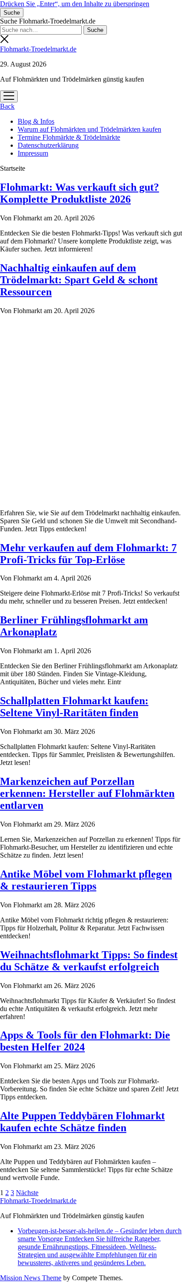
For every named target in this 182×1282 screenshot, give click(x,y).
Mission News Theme (30, 1278)
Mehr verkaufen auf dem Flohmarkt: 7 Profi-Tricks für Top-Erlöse (88, 553)
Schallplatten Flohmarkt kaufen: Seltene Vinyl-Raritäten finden (74, 706)
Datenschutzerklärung (48, 145)
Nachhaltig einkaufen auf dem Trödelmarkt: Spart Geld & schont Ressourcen (79, 280)
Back (7, 106)
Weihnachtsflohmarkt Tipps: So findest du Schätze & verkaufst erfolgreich (89, 960)
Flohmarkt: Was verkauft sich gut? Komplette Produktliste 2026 (79, 193)
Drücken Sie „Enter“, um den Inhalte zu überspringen (74, 4)
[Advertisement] (91, 410)
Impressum (33, 153)
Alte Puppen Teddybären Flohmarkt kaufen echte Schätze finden (82, 1121)
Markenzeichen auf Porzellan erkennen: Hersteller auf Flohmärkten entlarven (87, 793)
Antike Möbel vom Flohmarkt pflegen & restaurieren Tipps (86, 880)
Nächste (27, 1192)
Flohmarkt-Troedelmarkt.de (38, 49)
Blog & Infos (36, 121)
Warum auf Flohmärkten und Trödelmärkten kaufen (89, 129)
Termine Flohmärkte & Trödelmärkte (69, 137)
